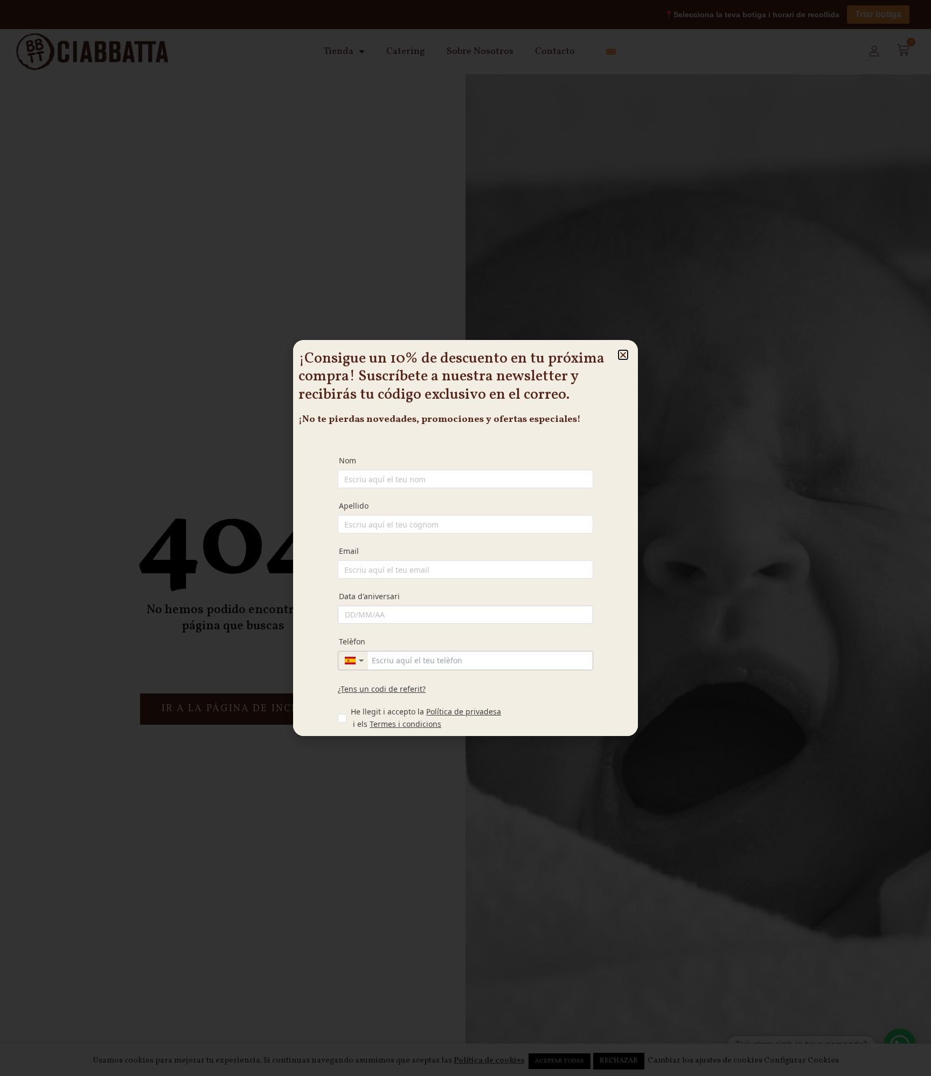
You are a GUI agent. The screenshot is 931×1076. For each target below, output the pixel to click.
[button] (623, 355)
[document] (465, 538)
